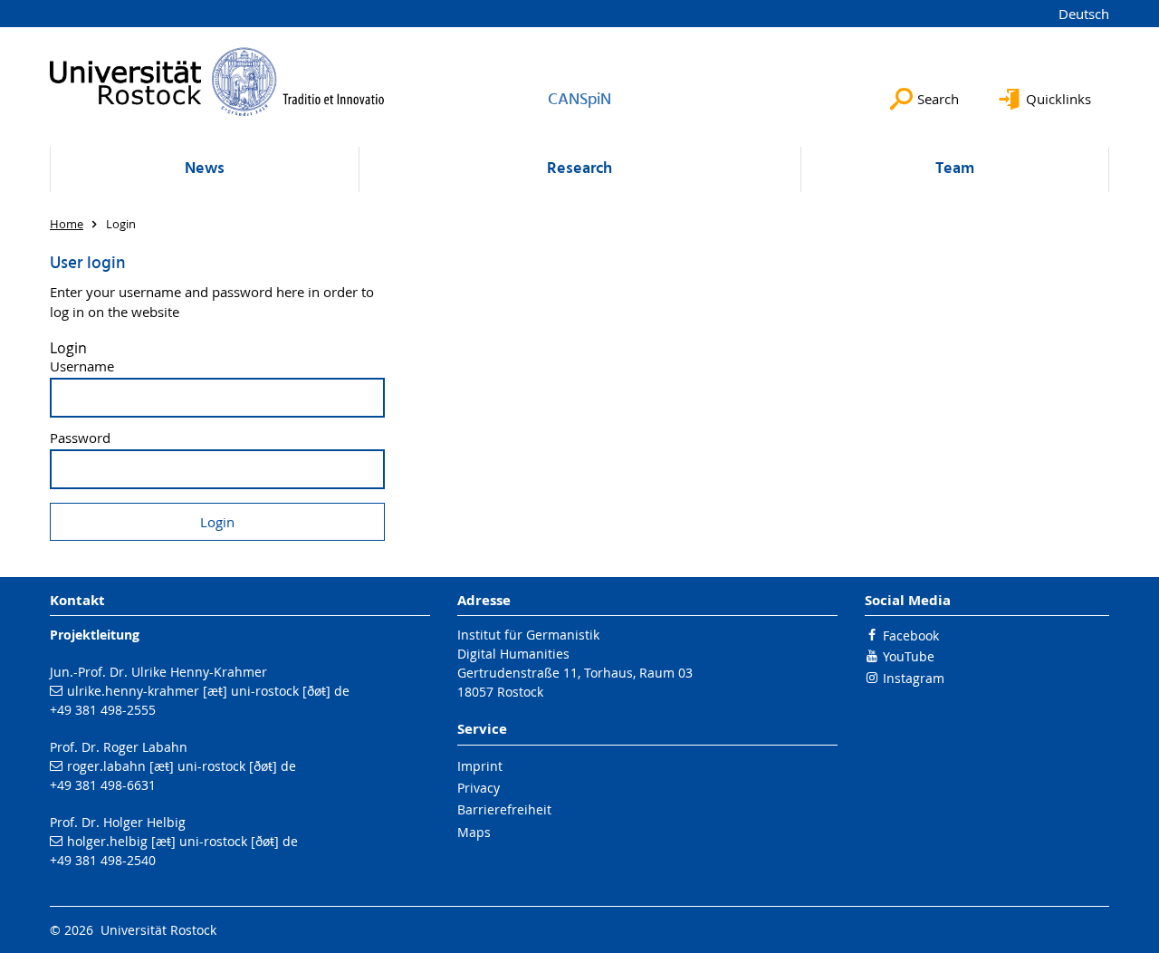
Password (80, 438)
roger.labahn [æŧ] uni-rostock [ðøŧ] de (181, 766)
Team (954, 169)
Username (82, 366)
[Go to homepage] (217, 81)
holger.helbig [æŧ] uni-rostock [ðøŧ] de (182, 841)
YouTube (908, 656)
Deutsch (1083, 14)
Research (579, 169)
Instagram (913, 678)
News (205, 169)
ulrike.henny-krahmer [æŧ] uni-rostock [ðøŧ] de (208, 690)
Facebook (911, 635)
